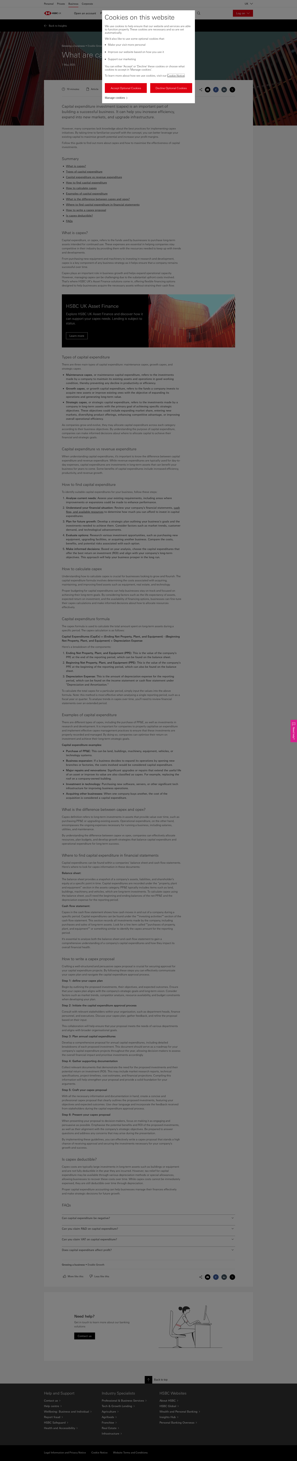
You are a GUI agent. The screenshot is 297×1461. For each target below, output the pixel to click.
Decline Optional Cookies (171, 88)
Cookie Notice (176, 75)
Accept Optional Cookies (126, 88)
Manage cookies (115, 97)
